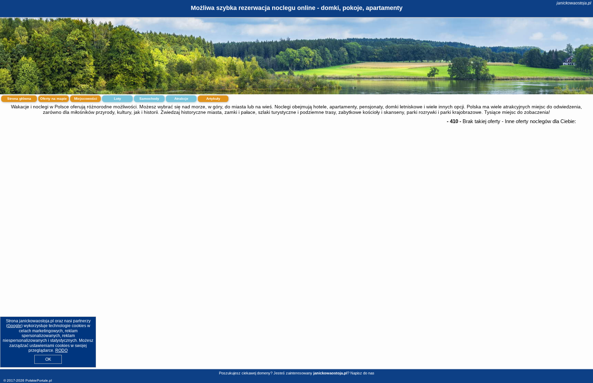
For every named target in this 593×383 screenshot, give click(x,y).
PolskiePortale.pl (38, 380)
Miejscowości (85, 98)
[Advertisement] (296, 172)
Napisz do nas (362, 373)
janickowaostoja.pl (574, 3)
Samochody (149, 98)
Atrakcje (181, 98)
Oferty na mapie (53, 98)
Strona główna (19, 98)
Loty (117, 98)
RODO (61, 350)
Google (14, 325)
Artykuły (213, 98)
